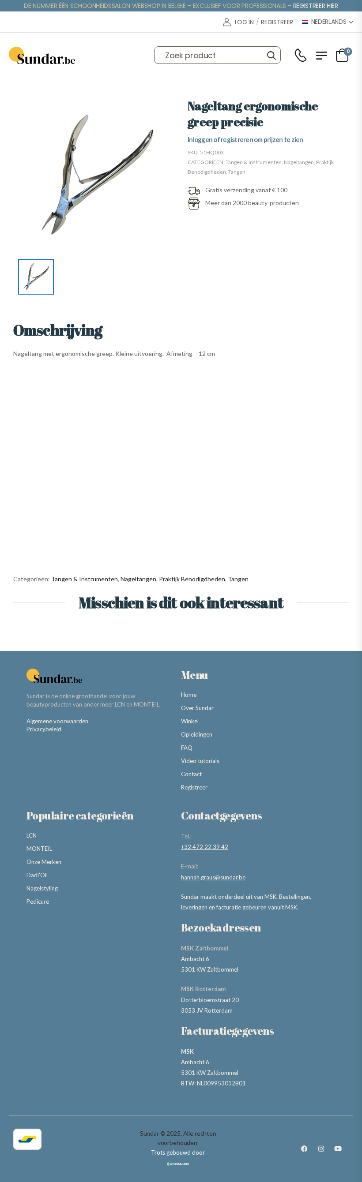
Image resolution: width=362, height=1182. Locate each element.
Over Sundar (197, 707)
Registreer (194, 787)
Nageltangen (299, 162)
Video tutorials (200, 760)
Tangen (236, 171)
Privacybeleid (43, 729)
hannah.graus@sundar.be (213, 877)
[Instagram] (321, 1149)
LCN (31, 835)
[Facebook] (304, 1149)
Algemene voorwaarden (57, 721)
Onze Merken (43, 861)
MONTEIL (39, 848)
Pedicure (37, 901)
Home (188, 694)
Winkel (190, 721)
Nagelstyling (42, 888)
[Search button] (271, 55)
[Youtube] (337, 1149)
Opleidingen (196, 734)
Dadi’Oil (37, 875)
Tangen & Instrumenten (254, 162)
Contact (191, 774)
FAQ (186, 747)
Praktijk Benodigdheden (192, 579)
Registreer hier (315, 5)
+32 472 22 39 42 (204, 846)
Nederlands (329, 22)
